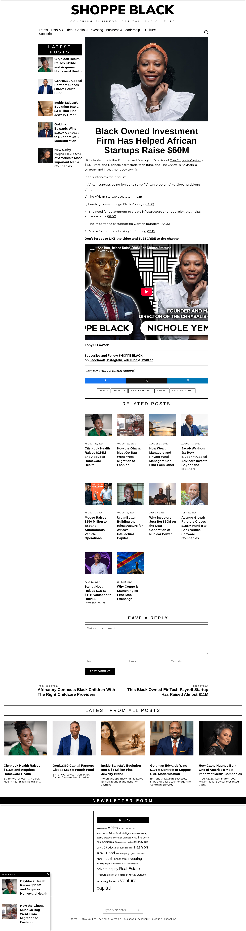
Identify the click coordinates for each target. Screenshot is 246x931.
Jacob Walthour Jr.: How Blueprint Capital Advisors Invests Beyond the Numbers (194, 459)
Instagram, (114, 360)
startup (131, 874)
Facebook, (98, 360)
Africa (104, 391)
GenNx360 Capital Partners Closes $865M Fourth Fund (68, 87)
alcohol (124, 828)
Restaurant (102, 875)
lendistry (100, 864)
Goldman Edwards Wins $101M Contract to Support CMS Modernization (66, 133)
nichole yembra (141, 391)
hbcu (100, 859)
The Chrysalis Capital (185, 160)
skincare (113, 875)
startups (141, 874)
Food (110, 853)
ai (119, 828)
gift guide (132, 854)
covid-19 (102, 847)
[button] (139, 910)
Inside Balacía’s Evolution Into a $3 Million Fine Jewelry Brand (66, 109)
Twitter (147, 360)
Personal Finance (120, 864)
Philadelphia (133, 864)
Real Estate (129, 868)
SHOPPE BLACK (110, 370)
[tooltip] (105, 380)
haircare (141, 853)
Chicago (127, 837)
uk (118, 881)
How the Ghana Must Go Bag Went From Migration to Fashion (129, 457)
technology (102, 881)
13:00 (149, 204)
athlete (137, 833)
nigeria (161, 391)
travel (112, 881)
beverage (117, 838)
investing (135, 859)
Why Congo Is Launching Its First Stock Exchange (128, 593)
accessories (102, 829)
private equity (107, 869)
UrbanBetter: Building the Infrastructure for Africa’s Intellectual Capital (130, 528)
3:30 (88, 189)
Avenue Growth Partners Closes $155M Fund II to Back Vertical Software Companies (194, 528)
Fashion (141, 847)
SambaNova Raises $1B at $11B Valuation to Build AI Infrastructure (98, 595)
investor (119, 391)
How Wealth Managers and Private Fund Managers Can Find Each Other (161, 457)
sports (121, 874)
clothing (137, 837)
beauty (144, 833)
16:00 (111, 216)
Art (110, 833)
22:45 (165, 223)
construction (127, 842)
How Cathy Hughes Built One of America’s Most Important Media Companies (68, 158)
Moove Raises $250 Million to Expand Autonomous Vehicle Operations (96, 528)
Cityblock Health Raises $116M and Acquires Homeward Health (97, 457)
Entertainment (126, 848)
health (108, 859)
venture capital (182, 391)
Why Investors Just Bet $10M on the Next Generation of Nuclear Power (162, 526)
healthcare (120, 859)
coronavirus (140, 841)
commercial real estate (109, 842)
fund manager (121, 854)
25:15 (151, 231)
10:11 (138, 196)
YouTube (131, 360)
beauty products (104, 837)
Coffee (146, 838)
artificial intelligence (123, 833)
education (113, 847)
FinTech (101, 853)
